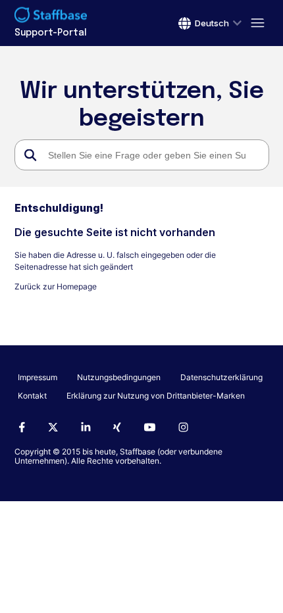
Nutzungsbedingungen (119, 377)
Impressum (37, 377)
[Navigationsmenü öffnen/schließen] (255, 23)
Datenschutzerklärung (221, 377)
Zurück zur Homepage (55, 286)
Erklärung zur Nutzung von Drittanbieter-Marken (155, 396)
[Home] (50, 16)
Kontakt (32, 396)
